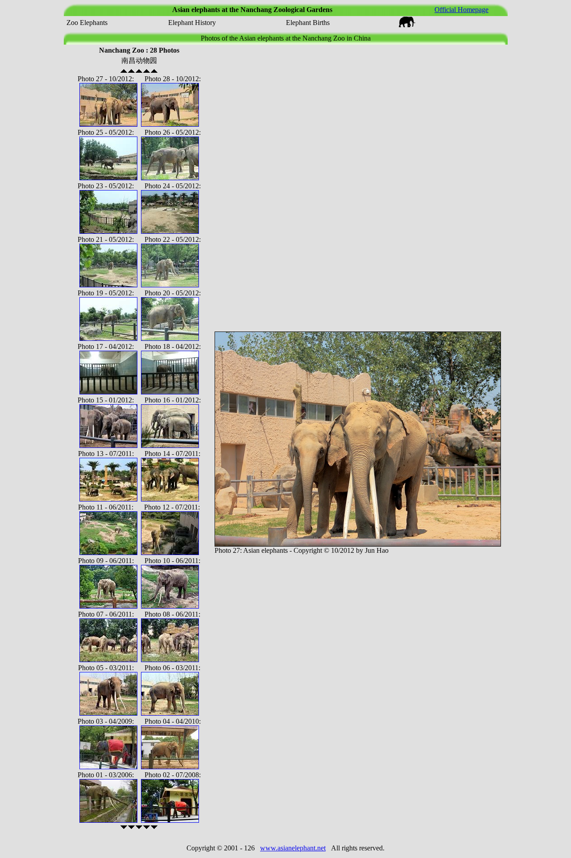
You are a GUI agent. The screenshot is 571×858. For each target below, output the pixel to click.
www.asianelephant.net (293, 848)
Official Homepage (461, 9)
